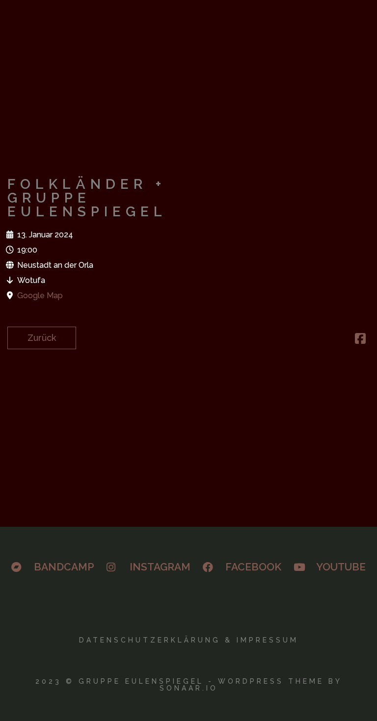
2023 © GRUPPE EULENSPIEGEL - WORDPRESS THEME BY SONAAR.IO (188, 684)
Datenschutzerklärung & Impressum (188, 640)
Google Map (40, 295)
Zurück (41, 338)
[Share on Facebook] (360, 340)
